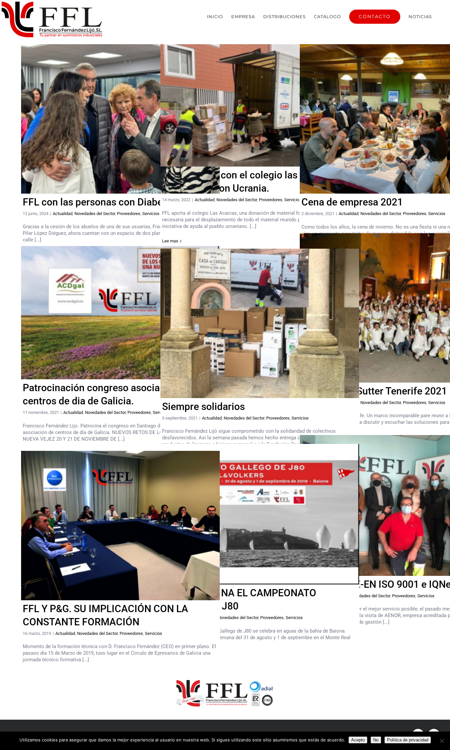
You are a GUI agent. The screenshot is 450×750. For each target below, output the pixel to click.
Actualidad (62, 213)
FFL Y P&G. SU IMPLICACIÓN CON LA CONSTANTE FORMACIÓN (120, 525)
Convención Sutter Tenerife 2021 (399, 307)
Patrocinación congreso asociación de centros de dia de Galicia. (120, 312)
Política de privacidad (407, 739)
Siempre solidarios (259, 323)
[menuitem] (215, 16)
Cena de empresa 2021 (399, 119)
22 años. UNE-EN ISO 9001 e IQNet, (399, 505)
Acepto (358, 739)
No (376, 739)
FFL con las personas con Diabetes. (101, 202)
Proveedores (128, 213)
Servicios (150, 213)
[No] (441, 740)
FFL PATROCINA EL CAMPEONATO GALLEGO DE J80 (259, 514)
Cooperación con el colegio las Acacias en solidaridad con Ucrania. (259, 105)
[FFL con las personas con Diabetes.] (120, 118)
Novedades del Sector (94, 213)
